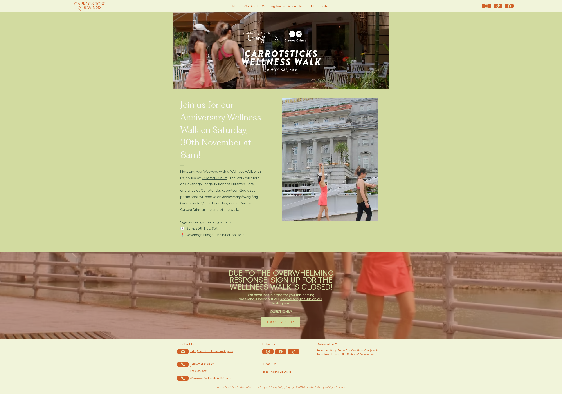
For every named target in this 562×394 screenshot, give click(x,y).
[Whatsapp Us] (183, 378)
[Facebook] (509, 6)
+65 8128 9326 (229, 370)
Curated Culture (214, 178)
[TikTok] (498, 6)
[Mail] (183, 351)
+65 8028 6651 (198, 370)
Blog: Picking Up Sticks (277, 371)
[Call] (183, 364)
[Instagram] (486, 6)
